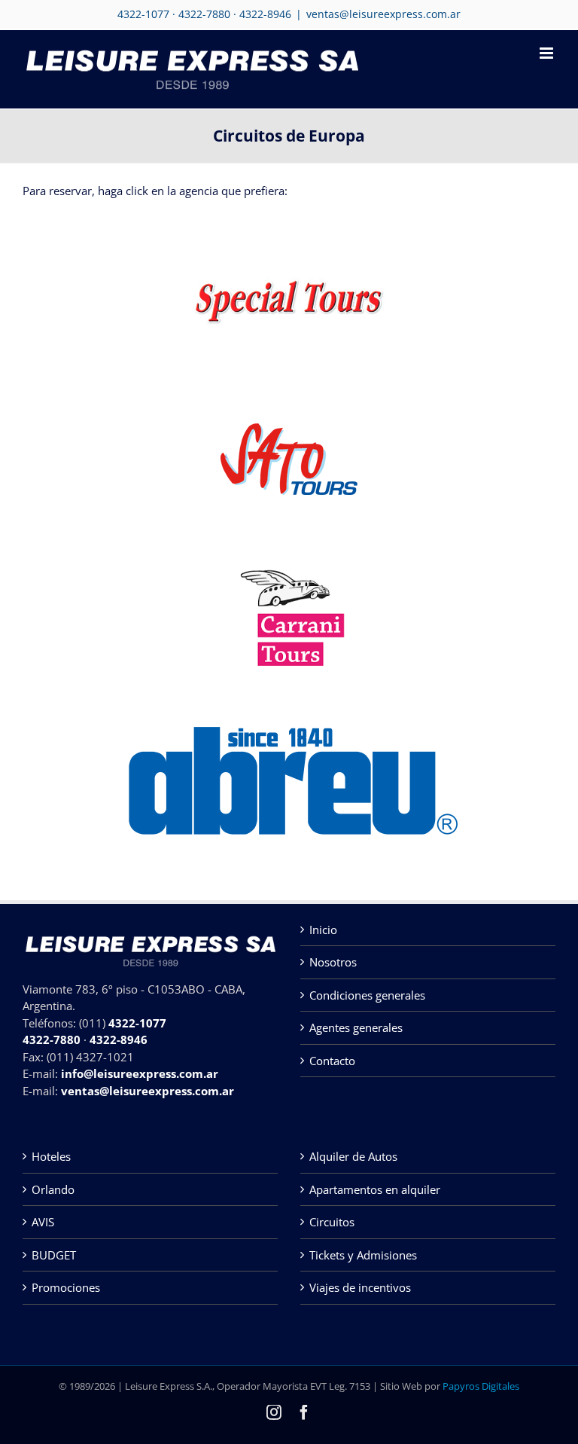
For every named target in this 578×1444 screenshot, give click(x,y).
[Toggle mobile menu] (547, 53)
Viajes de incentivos (360, 1287)
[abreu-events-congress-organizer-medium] (289, 709)
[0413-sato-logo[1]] (289, 428)
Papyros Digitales (481, 1386)
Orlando (53, 1189)
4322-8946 (265, 14)
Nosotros (333, 961)
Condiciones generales (367, 995)
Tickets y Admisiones (363, 1254)
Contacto (332, 1060)
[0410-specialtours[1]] (289, 282)
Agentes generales (356, 1027)
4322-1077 (143, 14)
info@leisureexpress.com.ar (139, 1073)
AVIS (43, 1221)
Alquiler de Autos (353, 1156)
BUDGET (54, 1254)
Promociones (66, 1287)
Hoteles (51, 1156)
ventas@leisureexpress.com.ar (383, 14)
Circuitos (331, 1221)
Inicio (323, 929)
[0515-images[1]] (289, 552)
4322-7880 (204, 14)
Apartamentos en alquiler (374, 1189)
